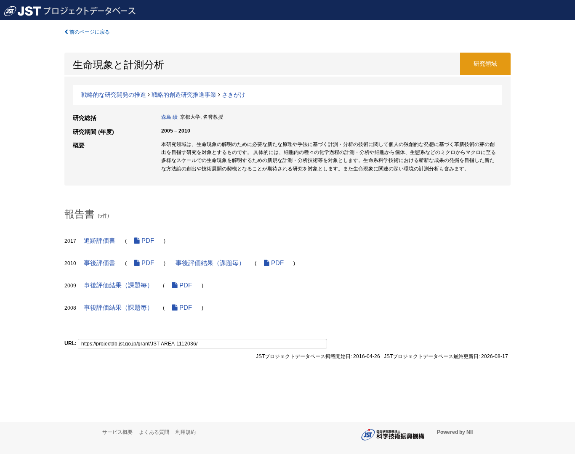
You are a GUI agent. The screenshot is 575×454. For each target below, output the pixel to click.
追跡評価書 (99, 240)
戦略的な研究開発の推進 (113, 94)
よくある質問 (154, 432)
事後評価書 (99, 263)
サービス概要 (117, 432)
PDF (147, 240)
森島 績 (169, 117)
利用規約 (186, 432)
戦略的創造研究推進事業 (184, 94)
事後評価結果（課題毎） (210, 263)
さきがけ (233, 94)
